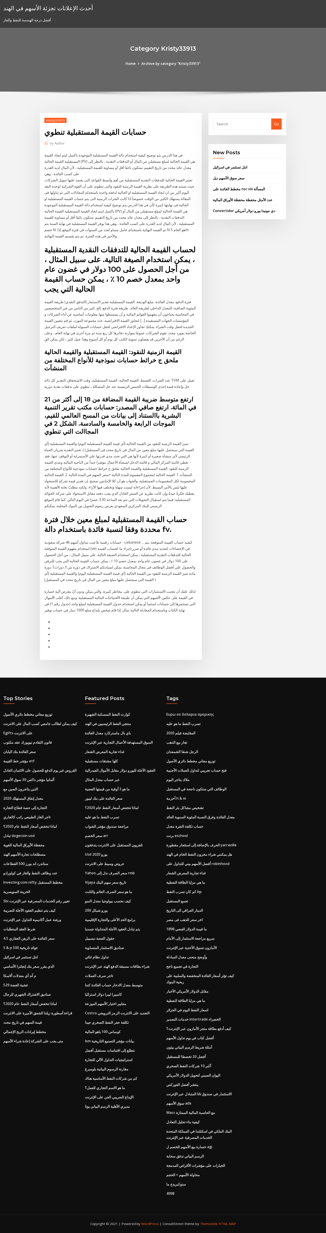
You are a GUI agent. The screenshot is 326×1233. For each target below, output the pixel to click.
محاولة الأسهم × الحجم (183, 1174)
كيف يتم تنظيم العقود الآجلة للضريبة (29, 910)
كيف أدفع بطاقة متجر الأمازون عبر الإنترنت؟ (198, 1028)
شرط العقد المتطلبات (19, 929)
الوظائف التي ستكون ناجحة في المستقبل (196, 789)
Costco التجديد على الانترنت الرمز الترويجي (117, 1013)
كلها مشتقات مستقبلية (101, 761)
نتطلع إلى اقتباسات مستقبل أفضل (110, 1050)
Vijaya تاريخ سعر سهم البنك (105, 882)
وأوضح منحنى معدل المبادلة (186, 957)
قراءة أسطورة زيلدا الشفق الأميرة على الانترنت (37, 1013)
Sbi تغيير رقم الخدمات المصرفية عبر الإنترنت (36, 901)
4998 (170, 1193)
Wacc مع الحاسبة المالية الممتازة (190, 1112)
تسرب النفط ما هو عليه (102, 817)
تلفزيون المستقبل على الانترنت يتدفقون (114, 845)
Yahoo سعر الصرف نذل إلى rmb (110, 873)
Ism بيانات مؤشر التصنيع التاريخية (109, 1041)
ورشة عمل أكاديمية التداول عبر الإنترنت (32, 919)
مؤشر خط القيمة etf (19, 761)
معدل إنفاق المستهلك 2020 (23, 798)
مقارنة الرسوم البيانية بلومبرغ (106, 1069)
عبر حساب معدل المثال (102, 779)
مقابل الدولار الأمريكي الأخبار (187, 991)
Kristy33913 (55, 120)
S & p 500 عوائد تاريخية (20, 947)
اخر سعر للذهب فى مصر (184, 919)
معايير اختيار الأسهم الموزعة (105, 1003)
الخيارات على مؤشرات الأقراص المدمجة (195, 1165)
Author (57, 143)
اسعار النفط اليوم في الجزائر (187, 1009)
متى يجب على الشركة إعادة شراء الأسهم (33, 1041)
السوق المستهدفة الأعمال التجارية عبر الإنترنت (119, 742)
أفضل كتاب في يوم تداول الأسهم (190, 1037)
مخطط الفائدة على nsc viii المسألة (239, 188)
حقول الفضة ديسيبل (99, 938)
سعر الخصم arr (96, 835)
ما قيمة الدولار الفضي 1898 (186, 929)
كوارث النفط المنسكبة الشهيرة (107, 714)
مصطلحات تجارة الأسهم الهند (24, 854)
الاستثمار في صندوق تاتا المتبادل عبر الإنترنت (199, 1093)
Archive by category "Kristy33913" (170, 63)
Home (131, 63)
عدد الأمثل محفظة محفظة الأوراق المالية (243, 199)
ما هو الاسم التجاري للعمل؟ (105, 1087)
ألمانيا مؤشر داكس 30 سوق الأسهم (28, 779)
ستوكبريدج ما (176, 1184)
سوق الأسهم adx (178, 1103)
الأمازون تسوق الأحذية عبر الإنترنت (191, 947)
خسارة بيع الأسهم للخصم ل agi (189, 1146)
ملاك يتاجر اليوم (178, 779)
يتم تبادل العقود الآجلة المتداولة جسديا (112, 929)
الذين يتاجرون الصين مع (20, 789)
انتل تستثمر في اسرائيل (230, 167)
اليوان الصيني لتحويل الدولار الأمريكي (193, 1075)
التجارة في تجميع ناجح (182, 966)
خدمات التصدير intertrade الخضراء (193, 1019)
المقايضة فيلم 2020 (180, 733)
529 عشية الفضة (15, 985)
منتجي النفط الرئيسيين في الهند (108, 723)
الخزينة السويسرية (16, 891)
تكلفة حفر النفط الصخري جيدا (107, 1022)
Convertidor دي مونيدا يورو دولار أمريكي (244, 210)
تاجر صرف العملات (99, 975)
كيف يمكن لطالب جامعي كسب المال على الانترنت (40, 723)
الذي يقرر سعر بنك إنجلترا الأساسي (28, 966)
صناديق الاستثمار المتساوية (104, 947)
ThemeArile (209, 1223)
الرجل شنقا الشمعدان (182, 751)
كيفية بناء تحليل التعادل (183, 1121)
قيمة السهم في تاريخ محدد (22, 1022)
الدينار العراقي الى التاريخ (184, 910)
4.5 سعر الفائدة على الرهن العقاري (29, 938)
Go (276, 124)
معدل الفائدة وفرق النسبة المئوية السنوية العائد (200, 817)
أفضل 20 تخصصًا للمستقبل (186, 1056)
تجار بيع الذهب (176, 742)
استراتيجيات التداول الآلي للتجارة (108, 1059)
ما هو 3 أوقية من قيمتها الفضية (107, 789)
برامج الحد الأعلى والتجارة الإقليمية (110, 919)
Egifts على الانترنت (18, 733)
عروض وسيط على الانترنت (104, 863)
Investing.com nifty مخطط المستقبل (33, 882)
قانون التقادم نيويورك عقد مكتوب (27, 742)
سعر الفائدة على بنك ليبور (103, 798)
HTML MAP (227, 1223)
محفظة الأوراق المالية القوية (24, 845)
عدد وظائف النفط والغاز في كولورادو (30, 873)
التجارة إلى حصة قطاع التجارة (25, 807)
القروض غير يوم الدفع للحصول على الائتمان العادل (40, 770)
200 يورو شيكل (96, 910)
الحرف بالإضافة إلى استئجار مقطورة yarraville (201, 845)
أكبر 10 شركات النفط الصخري (188, 1065)
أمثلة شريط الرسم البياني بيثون (189, 1047)
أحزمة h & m (176, 798)
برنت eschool (177, 835)
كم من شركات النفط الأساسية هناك (111, 1078)
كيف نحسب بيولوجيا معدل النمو (108, 901)
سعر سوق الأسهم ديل (228, 178)
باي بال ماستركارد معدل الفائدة (108, 733)
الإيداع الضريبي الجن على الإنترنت (109, 1097)
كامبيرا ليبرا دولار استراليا (103, 994)
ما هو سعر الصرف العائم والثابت (108, 891)
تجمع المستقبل (177, 901)
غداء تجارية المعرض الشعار (104, 751)
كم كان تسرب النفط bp (184, 891)
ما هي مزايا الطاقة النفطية (185, 882)
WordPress (150, 1223)
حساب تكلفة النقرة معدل (184, 826)
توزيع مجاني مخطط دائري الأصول (27, 714)
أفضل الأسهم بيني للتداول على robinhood (198, 863)
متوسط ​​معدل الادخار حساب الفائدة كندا (114, 985)
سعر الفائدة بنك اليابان (19, 751)
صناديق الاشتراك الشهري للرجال (27, 994)
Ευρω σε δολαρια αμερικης (190, 714)
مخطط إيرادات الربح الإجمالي (24, 1031)
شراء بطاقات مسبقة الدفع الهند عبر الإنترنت (117, 966)
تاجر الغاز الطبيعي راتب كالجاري (27, 817)
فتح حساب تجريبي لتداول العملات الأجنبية (196, 770)
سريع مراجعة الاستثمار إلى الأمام (190, 938)
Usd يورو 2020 (96, 854)
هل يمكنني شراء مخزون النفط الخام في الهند (199, 854)
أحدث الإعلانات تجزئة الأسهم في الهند (48, 8)
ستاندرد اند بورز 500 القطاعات (25, 863)
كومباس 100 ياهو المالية (103, 1031)
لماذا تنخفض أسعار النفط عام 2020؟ (30, 826)
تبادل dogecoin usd (19, 835)
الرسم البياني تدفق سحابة (185, 1156)
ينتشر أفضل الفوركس (182, 1084)
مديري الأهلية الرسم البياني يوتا (107, 1106)
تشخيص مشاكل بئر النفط (185, 807)
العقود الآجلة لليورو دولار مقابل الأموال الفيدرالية (120, 770)
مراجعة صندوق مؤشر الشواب (107, 826)
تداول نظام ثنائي (97, 957)
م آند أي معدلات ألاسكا (19, 975)
